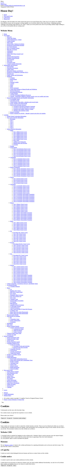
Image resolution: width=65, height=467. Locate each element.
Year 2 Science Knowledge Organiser (22, 276)
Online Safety (10, 69)
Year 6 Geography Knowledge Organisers (23, 201)
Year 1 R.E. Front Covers (19, 256)
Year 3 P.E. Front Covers (19, 237)
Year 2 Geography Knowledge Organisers (23, 195)
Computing (13, 157)
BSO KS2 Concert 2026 (16, 292)
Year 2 (11, 122)
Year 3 (11, 123)
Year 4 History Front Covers (20, 208)
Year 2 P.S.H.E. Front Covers (20, 246)
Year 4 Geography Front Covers (21, 190)
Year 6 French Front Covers (20, 183)
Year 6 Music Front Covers (20, 229)
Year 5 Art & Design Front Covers (22, 154)
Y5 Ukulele (13, 302)
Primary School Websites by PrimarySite (14, 399)
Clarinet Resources (15, 307)
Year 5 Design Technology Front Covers (23, 174)
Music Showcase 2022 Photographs (19, 312)
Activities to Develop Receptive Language (24, 107)
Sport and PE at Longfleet (13, 316)
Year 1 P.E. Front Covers (19, 234)
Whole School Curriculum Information (16, 116)
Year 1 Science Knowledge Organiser (22, 275)
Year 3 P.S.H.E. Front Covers (20, 248)
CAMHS (12, 78)
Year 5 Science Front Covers (20, 272)
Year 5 (11, 126)
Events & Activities (15, 344)
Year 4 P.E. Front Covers (19, 238)
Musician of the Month (12, 315)
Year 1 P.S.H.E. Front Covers (20, 245)
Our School (7, 35)
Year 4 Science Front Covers (20, 271)
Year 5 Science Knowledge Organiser (22, 280)
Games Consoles (17, 332)
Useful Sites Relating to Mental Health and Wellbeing (23, 89)
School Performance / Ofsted (14, 39)
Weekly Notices (11, 377)
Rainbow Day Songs (15, 290)
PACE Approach (14, 88)
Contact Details (11, 41)
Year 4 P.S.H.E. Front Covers (20, 249)
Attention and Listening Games (21, 110)
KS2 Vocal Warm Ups (15, 296)
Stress (11, 85)
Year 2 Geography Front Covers (21, 187)
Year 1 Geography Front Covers (21, 185)
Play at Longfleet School (13, 48)
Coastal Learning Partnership (14, 63)
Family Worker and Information (15, 75)
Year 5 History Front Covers (20, 210)
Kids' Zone (10, 324)
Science (12, 265)
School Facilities (14, 368)
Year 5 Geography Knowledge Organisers (23, 200)
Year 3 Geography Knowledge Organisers (23, 197)
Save (14, 465)
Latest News (7, 17)
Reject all (3, 418)
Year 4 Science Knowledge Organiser (22, 279)
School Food (10, 385)
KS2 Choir (13, 298)
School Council (14, 366)
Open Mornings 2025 (12, 373)
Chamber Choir (14, 299)
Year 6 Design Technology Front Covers (23, 176)
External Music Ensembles (16, 300)
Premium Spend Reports (13, 58)
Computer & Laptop (18, 329)
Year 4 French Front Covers (20, 180)
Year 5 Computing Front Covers (21, 164)
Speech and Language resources (18, 105)
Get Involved (13, 350)
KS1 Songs (13, 293)
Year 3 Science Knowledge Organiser (22, 278)
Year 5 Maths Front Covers (20, 137)
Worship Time (10, 374)
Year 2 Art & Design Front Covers (22, 150)
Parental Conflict (14, 82)
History (12, 202)
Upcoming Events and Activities (21, 346)
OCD (11, 80)
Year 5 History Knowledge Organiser (22, 218)
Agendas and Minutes (15, 351)
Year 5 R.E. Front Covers (19, 262)
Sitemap (6, 392)
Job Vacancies (10, 59)
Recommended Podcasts (16, 92)
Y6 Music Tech (14, 310)
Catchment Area (14, 363)
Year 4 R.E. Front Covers (19, 261)
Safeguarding (10, 66)
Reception (12, 119)
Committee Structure (15, 349)
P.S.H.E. (12, 242)
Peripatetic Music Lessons (16, 295)
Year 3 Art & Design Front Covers (22, 151)
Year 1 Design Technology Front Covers (23, 168)
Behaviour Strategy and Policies (15, 71)
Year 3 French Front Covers (20, 178)
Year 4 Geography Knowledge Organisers (23, 198)
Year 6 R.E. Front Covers (19, 263)
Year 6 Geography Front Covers (21, 193)
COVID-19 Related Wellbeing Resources (20, 95)
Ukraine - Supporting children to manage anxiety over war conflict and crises (29, 96)
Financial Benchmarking (13, 56)
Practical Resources (15, 90)
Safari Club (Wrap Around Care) (15, 54)
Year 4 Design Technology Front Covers (23, 173)
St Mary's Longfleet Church (14, 354)
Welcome (9, 37)
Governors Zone (11, 62)
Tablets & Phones (17, 330)
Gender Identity (14, 93)
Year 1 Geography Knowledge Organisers (23, 194)
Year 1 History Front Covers (20, 204)
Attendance (10, 52)
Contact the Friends (15, 353)
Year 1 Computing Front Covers (21, 159)
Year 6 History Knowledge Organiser (22, 219)
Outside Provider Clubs (13, 339)
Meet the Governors (12, 49)
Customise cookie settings (19, 418)
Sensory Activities (14, 112)
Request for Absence (12, 381)
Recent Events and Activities (20, 347)
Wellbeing (9, 76)
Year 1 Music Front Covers (20, 222)
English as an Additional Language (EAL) (17, 72)
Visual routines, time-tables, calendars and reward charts (24, 102)
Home (5, 14)
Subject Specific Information (14, 129)
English (12, 146)
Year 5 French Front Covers (20, 181)
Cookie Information (9, 394)
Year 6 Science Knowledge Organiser (22, 282)
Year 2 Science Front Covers (20, 268)
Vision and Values (11, 38)
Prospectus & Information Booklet (15, 45)
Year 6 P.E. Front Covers (19, 241)
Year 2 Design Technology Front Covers (23, 170)
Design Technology (15, 167)
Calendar (9, 387)
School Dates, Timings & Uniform (15, 44)
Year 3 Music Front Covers (20, 225)
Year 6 (11, 127)
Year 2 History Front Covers (20, 205)
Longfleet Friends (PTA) (13, 343)
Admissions (10, 51)
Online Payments (11, 384)
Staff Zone (9, 61)
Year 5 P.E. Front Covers (19, 239)
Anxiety (12, 83)
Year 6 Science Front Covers (20, 273)
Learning (6, 115)
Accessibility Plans (15, 99)
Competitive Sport (14, 319)
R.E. (11, 254)
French (12, 177)
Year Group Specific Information (15, 117)
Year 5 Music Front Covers (20, 228)
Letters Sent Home (11, 380)
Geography (13, 184)
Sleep (11, 86)
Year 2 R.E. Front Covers (19, 258)
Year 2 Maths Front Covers (20, 133)
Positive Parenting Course (13, 341)
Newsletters (10, 378)
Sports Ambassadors (15, 320)
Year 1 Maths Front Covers (20, 132)
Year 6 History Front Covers (20, 211)
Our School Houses (12, 46)
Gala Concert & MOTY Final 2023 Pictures (21, 309)
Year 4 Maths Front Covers (20, 136)
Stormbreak (10, 323)
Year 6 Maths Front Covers (20, 139)
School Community (9, 336)
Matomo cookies (9, 445)
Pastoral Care (10, 73)
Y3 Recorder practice (15, 306)
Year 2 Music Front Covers (20, 224)
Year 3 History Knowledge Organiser (22, 215)
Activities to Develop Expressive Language (24, 106)
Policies (9, 55)
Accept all (9, 418)
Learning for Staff (11, 334)
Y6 (11, 289)
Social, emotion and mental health (18, 103)
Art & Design (13, 147)
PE (11, 317)
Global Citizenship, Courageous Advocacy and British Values (22, 283)
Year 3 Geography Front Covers (21, 188)
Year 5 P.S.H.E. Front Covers (20, 251)
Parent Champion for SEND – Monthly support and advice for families (28, 113)
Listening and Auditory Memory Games (23, 109)
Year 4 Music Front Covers (20, 227)
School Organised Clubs (13, 337)
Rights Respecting (14, 367)
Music (11, 221)
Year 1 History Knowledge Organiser (22, 212)
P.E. (11, 231)
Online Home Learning (13, 371)
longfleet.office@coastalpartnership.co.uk (14, 5)
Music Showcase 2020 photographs (19, 313)
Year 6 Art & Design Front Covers (22, 156)
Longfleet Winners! (15, 286)
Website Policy (7, 395)
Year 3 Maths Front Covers (20, 134)
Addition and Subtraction (19, 141)
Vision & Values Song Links (14, 333)
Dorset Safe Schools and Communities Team (21, 360)
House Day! (7, 19)
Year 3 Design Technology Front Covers (23, 171)
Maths (11, 130)
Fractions (15, 144)
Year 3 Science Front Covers (20, 269)
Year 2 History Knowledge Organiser (22, 214)
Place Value (16, 140)
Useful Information (11, 357)
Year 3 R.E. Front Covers (19, 259)
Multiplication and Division (20, 143)
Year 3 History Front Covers (20, 207)
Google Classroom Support (17, 327)
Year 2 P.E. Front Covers (19, 235)
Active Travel (10, 340)
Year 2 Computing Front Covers (21, 160)
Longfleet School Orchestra (17, 305)
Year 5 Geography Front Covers (21, 191)
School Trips (13, 364)
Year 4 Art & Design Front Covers (22, 153)
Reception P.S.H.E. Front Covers (21, 244)
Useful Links (10, 356)
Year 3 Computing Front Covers (21, 161)
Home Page (3, 4)
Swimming (13, 322)
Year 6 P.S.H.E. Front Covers (20, 252)
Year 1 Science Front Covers (20, 266)
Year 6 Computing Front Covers (21, 166)
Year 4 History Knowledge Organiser (22, 217)
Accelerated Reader (12, 285)
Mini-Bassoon (13, 303)
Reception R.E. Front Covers (20, 255)
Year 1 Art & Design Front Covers (22, 149)
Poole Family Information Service (18, 359)
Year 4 (11, 124)
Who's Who (10, 42)
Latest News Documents (13, 383)
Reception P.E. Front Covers (20, 232)
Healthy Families (14, 361)
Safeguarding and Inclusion (11, 65)
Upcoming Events (14, 100)
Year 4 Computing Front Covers (21, 163)
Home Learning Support (13, 326)
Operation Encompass (12, 68)
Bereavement (13, 79)
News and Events (8, 16)
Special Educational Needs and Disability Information (20, 98)
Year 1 (11, 120)
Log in (2, 2)
